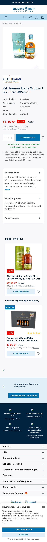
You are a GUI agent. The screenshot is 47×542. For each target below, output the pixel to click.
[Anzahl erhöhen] (11, 137)
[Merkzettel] (30, 17)
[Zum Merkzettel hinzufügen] (43, 137)
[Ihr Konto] (36, 17)
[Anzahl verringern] (5, 137)
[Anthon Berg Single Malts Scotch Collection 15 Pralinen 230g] (23, 320)
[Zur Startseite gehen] (23, 9)
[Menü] (6, 17)
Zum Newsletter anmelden (23, 395)
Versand (9, 288)
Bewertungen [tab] (12, 218)
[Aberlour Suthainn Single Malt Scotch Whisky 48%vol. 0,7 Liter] (23, 258)
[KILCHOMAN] (12, 79)
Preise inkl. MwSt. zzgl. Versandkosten (15, 129)
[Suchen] (24, 17)
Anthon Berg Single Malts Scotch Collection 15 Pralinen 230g (22, 339)
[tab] (23, 181)
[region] (23, 50)
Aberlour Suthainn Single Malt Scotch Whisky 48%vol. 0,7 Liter (23, 277)
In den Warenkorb (27, 137)
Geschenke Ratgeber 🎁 (15, 493)
